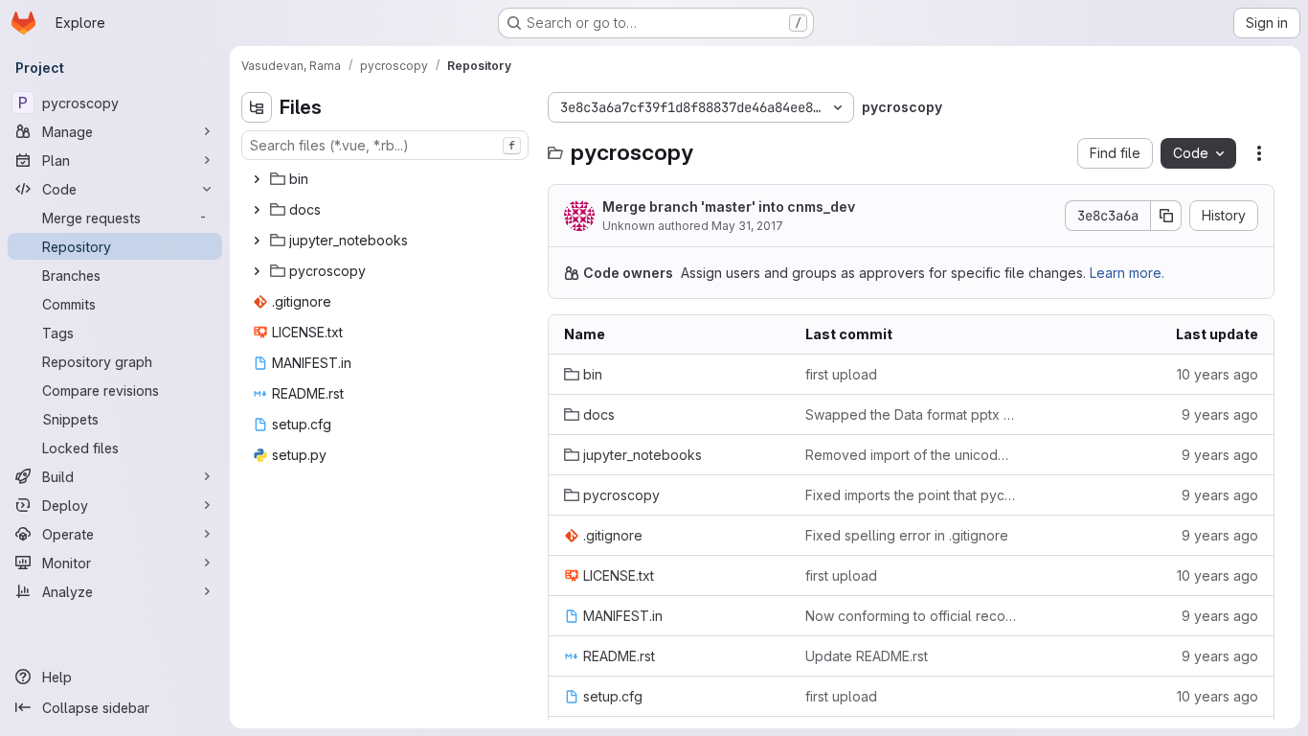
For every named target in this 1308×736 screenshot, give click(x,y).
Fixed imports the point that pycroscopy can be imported (910, 495)
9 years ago (1220, 414)
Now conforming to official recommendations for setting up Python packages (910, 616)
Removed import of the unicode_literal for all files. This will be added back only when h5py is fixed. (910, 455)
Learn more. (1127, 272)
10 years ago (1217, 374)
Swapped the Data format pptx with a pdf (910, 414)
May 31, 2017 (747, 225)
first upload (841, 374)
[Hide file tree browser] (256, 107)
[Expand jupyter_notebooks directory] (256, 240)
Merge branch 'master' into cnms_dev (728, 206)
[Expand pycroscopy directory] (256, 271)
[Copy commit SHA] (1166, 215)
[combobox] (385, 145)
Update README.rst (866, 656)
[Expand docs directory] (256, 209)
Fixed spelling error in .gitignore (906, 535)
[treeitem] (387, 179)
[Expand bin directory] (256, 179)
